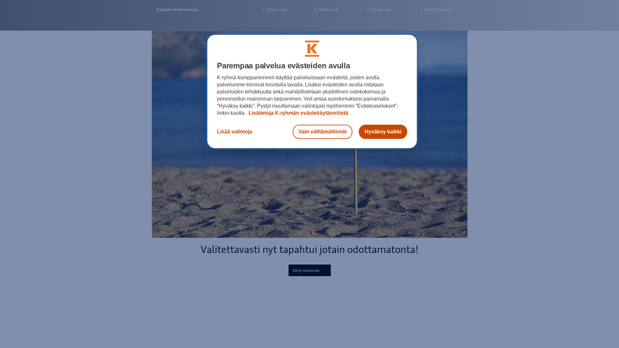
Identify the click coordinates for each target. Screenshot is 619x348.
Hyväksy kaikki (383, 131)
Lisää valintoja (234, 131)
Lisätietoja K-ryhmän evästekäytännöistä (297, 113)
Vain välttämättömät (323, 131)
